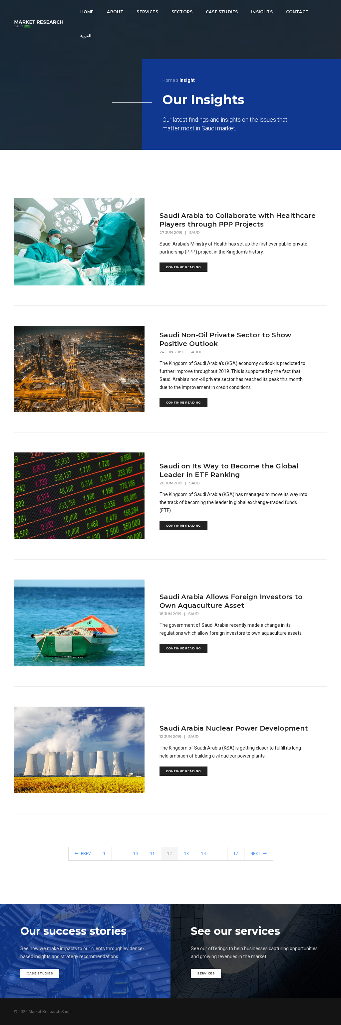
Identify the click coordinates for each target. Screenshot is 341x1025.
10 (135, 853)
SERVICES (206, 973)
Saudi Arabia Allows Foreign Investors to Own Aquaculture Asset (231, 601)
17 (235, 853)
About (115, 11)
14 (203, 853)
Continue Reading (183, 267)
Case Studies (222, 11)
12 (169, 853)
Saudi (194, 232)
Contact (297, 11)
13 (186, 853)
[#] (39, 24)
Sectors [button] (181, 11)
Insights (261, 11)
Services (147, 11)
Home (87, 11)
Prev (85, 853)
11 (152, 853)
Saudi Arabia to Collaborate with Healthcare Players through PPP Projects (238, 220)
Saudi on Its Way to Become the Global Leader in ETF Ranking (229, 470)
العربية (85, 35)
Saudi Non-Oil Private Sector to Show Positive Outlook (225, 339)
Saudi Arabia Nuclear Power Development (234, 728)
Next (255, 853)
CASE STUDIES (40, 973)
